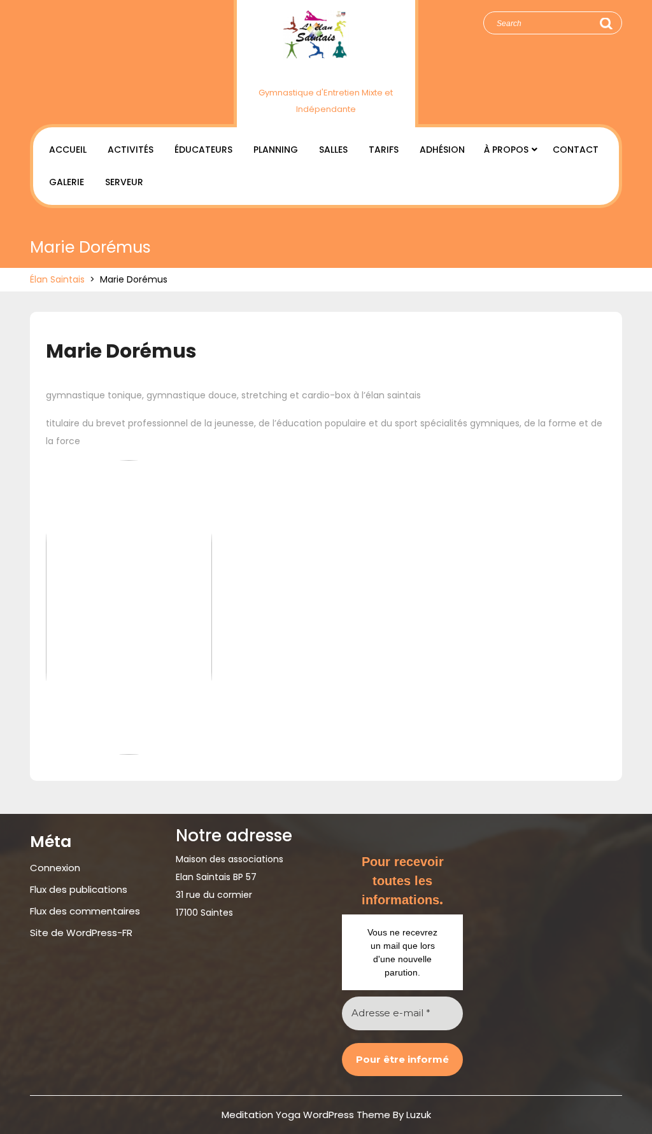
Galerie (66, 182)
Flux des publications (78, 889)
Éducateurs (203, 149)
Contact (576, 149)
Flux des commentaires (85, 911)
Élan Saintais (325, 71)
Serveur (124, 182)
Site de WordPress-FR (81, 932)
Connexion (55, 867)
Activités (130, 149)
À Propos (506, 149)
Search (605, 23)
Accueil (68, 149)
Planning (275, 149)
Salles (333, 149)
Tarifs (384, 149)
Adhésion (442, 149)
